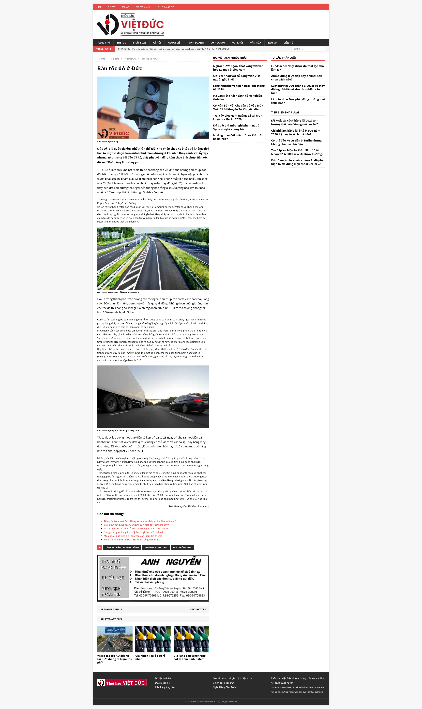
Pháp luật (139, 42)
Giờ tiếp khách (143, 7)
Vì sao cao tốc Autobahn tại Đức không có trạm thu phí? (114, 659)
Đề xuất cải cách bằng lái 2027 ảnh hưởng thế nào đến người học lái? (294, 122)
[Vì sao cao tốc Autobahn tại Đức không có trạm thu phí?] (115, 650)
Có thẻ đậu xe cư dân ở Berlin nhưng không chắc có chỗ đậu (296, 142)
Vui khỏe (237, 42)
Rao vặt (125, 7)
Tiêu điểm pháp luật (285, 112)
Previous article (111, 609)
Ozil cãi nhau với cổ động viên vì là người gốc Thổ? (236, 77)
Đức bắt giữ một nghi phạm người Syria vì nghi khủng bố (236, 127)
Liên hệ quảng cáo (165, 7)
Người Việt (175, 42)
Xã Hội (157, 42)
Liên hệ (288, 42)
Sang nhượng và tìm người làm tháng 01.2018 (239, 87)
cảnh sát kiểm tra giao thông (122, 547)
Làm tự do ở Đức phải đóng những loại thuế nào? (298, 101)
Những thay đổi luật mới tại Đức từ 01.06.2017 (237, 137)
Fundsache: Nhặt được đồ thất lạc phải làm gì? (298, 67)
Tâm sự (272, 42)
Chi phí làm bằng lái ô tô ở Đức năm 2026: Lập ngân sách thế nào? (295, 132)
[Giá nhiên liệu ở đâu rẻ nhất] (153, 650)
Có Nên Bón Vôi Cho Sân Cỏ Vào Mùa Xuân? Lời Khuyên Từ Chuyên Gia (238, 107)
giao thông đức (182, 547)
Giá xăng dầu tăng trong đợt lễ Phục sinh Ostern (190, 657)
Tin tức (121, 42)
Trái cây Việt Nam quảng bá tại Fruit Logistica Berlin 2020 (237, 117)
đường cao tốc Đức (156, 547)
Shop (98, 7)
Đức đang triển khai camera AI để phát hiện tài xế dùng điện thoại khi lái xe (298, 162)
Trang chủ (103, 42)
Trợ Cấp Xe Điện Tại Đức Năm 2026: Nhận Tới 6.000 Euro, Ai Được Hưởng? (297, 152)
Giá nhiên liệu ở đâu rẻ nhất (150, 657)
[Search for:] (308, 48)
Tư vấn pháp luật (283, 58)
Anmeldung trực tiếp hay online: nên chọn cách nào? (296, 77)
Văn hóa (255, 42)
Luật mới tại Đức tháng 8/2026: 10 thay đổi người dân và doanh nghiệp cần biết (298, 89)
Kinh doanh (196, 42)
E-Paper (111, 7)
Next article (198, 609)
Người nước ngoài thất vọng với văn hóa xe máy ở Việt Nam (238, 67)
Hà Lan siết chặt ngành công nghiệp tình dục (237, 97)
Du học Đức (218, 42)
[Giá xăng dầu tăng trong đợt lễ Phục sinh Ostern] (191, 650)
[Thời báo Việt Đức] (130, 24)
